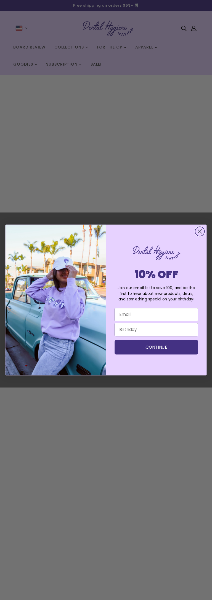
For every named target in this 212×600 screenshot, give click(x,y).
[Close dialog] (200, 231)
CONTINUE (156, 347)
